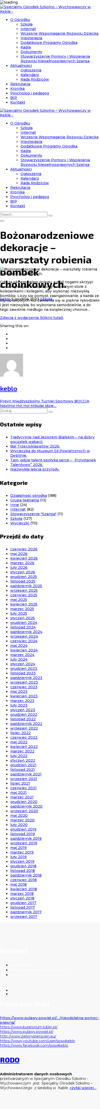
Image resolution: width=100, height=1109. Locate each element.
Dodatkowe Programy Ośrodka (49, 42)
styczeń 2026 (22, 572)
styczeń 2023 (22, 710)
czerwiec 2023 (23, 687)
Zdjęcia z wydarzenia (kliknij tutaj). (32, 317)
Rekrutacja (20, 84)
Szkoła (27, 24)
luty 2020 (19, 824)
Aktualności (21, 65)
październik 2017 (26, 912)
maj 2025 (18, 599)
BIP (13, 97)
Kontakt (17, 102)
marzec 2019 (22, 852)
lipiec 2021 (20, 783)
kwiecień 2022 (24, 746)
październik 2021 (26, 774)
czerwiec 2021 (23, 788)
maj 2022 (18, 742)
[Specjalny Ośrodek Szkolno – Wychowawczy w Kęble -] (50, 11)
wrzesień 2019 (23, 843)
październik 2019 (26, 838)
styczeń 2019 (22, 861)
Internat (28, 29)
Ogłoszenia (31, 70)
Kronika (17, 88)
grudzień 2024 (23, 622)
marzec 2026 (22, 563)
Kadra (26, 47)
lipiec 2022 (20, 733)
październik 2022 (26, 723)
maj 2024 (18, 645)
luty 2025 (18, 613)
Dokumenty (31, 52)
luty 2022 (18, 756)
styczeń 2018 (22, 898)
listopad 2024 (23, 627)
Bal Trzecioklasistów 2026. (35, 446)
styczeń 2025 (22, 618)
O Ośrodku (20, 19)
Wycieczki (19, 523)
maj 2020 (19, 815)
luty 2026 (18, 567)
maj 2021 (18, 792)
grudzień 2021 (23, 765)
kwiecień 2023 (24, 696)
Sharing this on (14, 326)
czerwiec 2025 (23, 595)
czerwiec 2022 (23, 737)
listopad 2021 (22, 769)
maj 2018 (18, 884)
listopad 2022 (23, 719)
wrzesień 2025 (24, 590)
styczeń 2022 (22, 760)
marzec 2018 (22, 893)
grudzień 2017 (23, 903)
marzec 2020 (22, 820)
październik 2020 (26, 806)
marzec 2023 (22, 700)
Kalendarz (30, 74)
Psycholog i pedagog (29, 93)
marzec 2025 (22, 609)
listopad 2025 (22, 581)
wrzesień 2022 (24, 728)
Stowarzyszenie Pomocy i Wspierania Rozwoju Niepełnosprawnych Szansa (55, 58)
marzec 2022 (22, 751)
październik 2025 (26, 586)
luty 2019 (18, 857)
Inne (14, 504)
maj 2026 (18, 553)
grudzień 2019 (23, 829)
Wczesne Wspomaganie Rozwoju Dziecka (59, 33)
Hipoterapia (31, 38)
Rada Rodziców (35, 79)
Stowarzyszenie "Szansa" (33, 514)
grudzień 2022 (23, 714)
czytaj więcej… (83, 1088)
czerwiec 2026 (23, 549)
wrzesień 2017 (23, 916)
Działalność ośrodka (28, 495)
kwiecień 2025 (23, 604)
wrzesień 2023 (24, 682)
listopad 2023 (23, 673)
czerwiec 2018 (23, 880)
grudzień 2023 (23, 668)
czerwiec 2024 (23, 641)
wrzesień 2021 (23, 779)
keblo (8, 388)
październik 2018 (26, 875)
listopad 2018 (22, 870)
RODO (9, 1059)
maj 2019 (18, 847)
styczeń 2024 (22, 664)
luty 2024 (18, 659)
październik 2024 (26, 632)
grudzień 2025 (23, 576)
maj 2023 (18, 691)
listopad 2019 (22, 834)
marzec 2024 (22, 654)
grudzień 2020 (23, 801)
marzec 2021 (22, 797)
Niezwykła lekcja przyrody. (34, 469)
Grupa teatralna (24, 500)
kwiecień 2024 (24, 650)
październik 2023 (26, 677)
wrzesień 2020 (24, 811)
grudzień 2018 (23, 866)
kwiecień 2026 (24, 558)
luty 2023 (18, 705)
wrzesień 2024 (24, 636)
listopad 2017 (22, 907)
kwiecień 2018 (23, 889)
